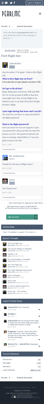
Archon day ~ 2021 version (17, 291)
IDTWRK (11, 314)
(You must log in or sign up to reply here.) (26, 203)
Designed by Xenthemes (22, 390)
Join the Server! (10, 50)
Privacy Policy (24, 387)
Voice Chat (33, 52)
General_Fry (12, 344)
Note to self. (12, 281)
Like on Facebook (23, 52)
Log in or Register (34, 3)
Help (34, 387)
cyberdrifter (15, 63)
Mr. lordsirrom (16, 156)
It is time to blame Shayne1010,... (19, 286)
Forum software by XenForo (22, 395)
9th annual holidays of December (19, 259)
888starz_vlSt (35, 370)
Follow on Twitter (23, 50)
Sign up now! (13, 217)
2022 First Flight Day (15, 243)
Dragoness (12, 331)
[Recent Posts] (6, 3)
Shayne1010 (11, 261)
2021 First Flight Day (15, 265)
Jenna (12, 180)
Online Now (8, 227)
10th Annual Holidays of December (20, 249)
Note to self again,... (15, 275)
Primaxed (6, 149)
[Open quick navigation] (2, 3)
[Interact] (39, 310)
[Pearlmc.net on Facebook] (14, 3)
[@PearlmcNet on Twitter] (11, 3)
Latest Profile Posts (12, 301)
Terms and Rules (10, 387)
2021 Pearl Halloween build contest (20, 270)
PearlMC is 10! (13, 254)
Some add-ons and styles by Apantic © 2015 (21, 393)
